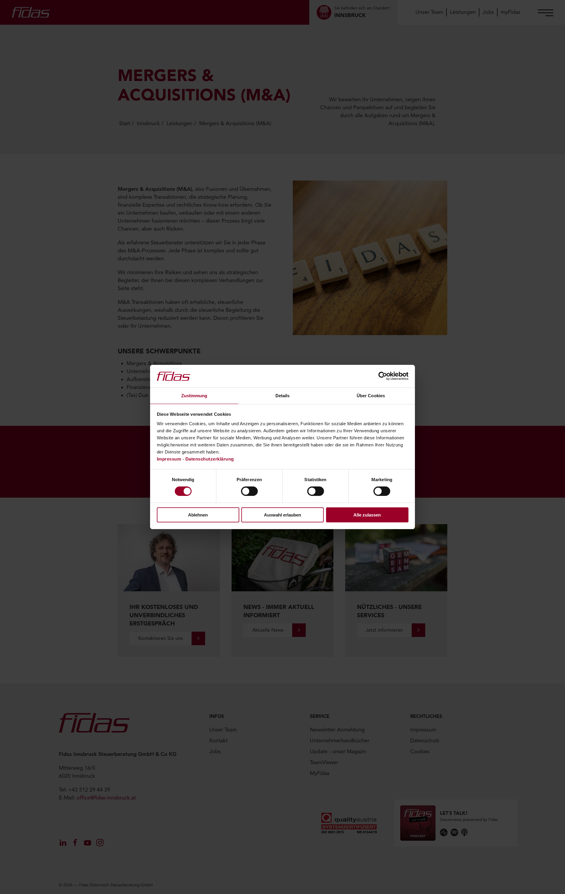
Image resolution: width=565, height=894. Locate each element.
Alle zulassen (367, 514)
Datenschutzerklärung (209, 458)
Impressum (169, 458)
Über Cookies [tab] (371, 395)
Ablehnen (198, 514)
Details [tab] (282, 395)
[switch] (249, 491)
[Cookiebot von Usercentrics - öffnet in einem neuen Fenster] (382, 376)
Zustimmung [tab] (194, 395)
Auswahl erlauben (282, 514)
